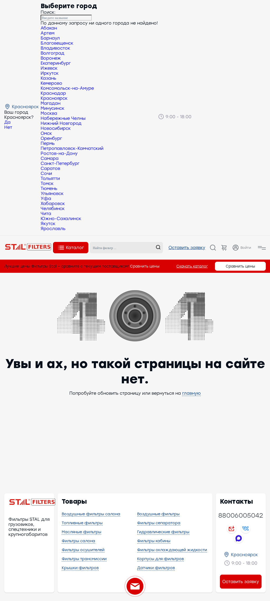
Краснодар (53, 93)
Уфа (46, 198)
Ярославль (53, 228)
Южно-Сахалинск (61, 218)
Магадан (50, 103)
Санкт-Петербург (60, 163)
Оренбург (51, 138)
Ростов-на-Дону (59, 153)
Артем (47, 33)
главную (191, 393)
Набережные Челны (63, 118)
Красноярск (54, 98)
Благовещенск (57, 43)
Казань (48, 78)
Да (7, 122)
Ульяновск (52, 193)
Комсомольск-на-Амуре (67, 88)
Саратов (50, 168)
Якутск (48, 223)
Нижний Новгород (61, 123)
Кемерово (51, 83)
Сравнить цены (145, 266)
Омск (46, 133)
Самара (50, 158)
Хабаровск (53, 203)
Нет (8, 127)
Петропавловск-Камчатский (72, 148)
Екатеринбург (56, 63)
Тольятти (50, 178)
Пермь (48, 143)
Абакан (49, 28)
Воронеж (51, 58)
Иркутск (50, 73)
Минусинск (52, 108)
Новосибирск (56, 128)
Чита (46, 213)
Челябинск (53, 208)
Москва (49, 113)
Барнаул (50, 38)
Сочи (46, 173)
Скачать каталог (192, 266)
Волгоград (52, 53)
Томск (47, 183)
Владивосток (55, 48)
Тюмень (49, 188)
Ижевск (49, 68)
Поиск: (48, 12)
